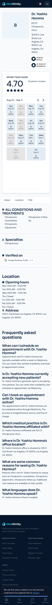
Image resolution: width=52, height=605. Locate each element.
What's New (33, 548)
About (7, 200)
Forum (32, 602)
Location (19, 200)
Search (19, 602)
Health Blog (7, 548)
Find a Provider (8, 543)
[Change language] (40, 4)
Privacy (36, 593)
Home (6, 602)
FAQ (30, 200)
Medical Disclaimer (10, 584)
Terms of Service (9, 575)
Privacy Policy (8, 570)
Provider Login (34, 558)
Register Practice (35, 553)
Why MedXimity (35, 543)
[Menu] (47, 3)
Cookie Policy (8, 580)
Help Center (7, 553)
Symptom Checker (10, 558)
